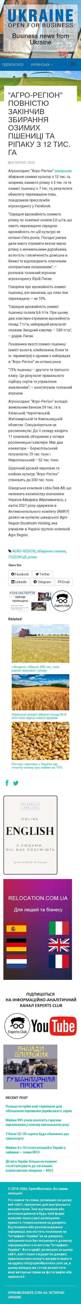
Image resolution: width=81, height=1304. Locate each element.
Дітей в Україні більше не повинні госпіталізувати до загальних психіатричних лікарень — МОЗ (31, 1166)
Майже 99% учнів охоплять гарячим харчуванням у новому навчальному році (37, 1122)
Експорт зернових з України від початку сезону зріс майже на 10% (37, 765)
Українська (40, 65)
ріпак (32, 557)
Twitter (44, 574)
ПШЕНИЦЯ (17, 557)
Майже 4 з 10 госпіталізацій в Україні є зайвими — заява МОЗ (36, 1150)
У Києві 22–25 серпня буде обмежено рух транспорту (37, 1136)
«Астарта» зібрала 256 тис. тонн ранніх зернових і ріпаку (35, 668)
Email (65, 582)
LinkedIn (20, 582)
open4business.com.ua (27, 1293)
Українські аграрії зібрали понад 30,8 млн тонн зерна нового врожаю (39, 716)
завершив (63, 171)
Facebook (21, 574)
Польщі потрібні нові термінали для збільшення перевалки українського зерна (39, 1109)
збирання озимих (51, 551)
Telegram (44, 582)
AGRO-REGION (24, 551)
